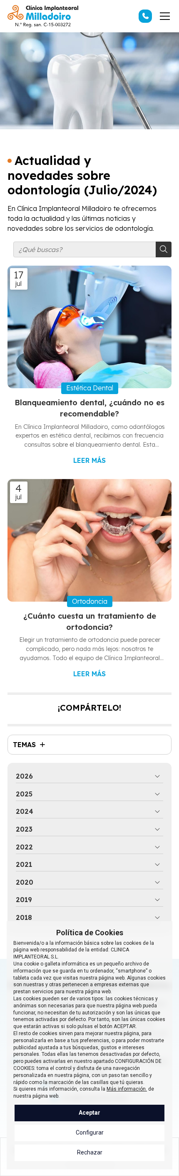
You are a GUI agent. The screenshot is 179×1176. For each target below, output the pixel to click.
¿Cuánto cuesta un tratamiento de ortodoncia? (89, 621)
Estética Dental (89, 388)
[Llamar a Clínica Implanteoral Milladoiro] (145, 16)
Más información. (127, 1089)
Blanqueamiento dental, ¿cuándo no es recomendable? (89, 408)
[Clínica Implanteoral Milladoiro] (42, 16)
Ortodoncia (89, 601)
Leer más (89, 460)
